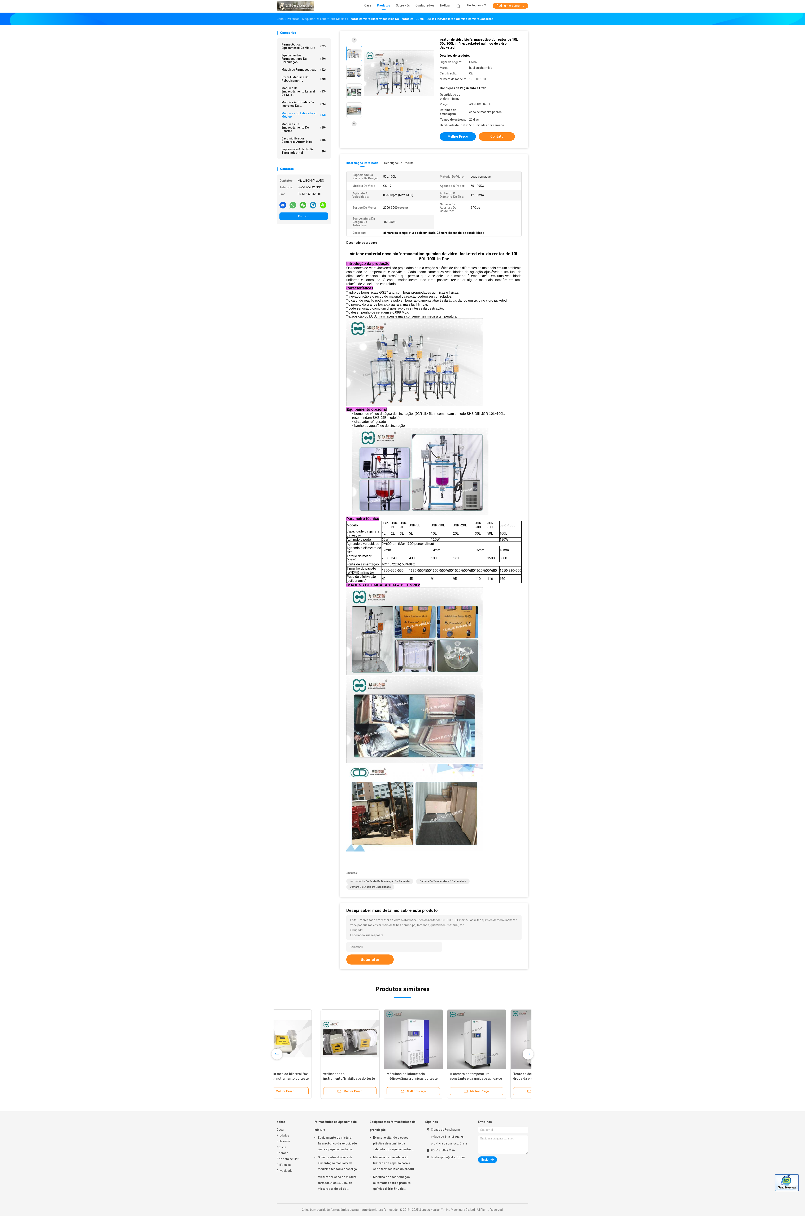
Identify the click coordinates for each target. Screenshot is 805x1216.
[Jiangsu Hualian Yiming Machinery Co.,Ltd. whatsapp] (293, 205)
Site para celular (288, 1159)
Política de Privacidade (284, 1167)
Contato (303, 216)
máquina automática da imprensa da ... (304, 104)
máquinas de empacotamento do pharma (304, 127)
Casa (280, 1129)
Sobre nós (283, 1141)
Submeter (370, 959)
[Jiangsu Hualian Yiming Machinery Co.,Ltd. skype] (313, 205)
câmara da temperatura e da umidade (443, 881)
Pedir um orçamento (510, 5)
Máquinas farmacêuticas (304, 69)
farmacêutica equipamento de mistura (304, 46)
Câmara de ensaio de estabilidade (370, 886)
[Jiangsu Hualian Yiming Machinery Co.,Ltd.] (295, 6)
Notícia (281, 1147)
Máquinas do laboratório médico (304, 115)
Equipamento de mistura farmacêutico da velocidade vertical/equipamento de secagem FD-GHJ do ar (337, 1144)
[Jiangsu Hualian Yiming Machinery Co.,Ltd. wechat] (303, 205)
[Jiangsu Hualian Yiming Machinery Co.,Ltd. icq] (323, 205)
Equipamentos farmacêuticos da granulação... (304, 59)
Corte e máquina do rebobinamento (304, 79)
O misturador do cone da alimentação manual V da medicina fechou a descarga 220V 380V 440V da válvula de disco (338, 1164)
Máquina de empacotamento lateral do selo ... (304, 91)
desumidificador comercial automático (304, 140)
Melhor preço (458, 136)
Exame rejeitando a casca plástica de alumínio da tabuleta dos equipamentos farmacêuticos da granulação (393, 1144)
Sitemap (282, 1153)
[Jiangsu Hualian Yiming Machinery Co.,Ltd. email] (282, 205)
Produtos (283, 1135)
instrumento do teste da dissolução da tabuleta (380, 881)
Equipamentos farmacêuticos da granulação (392, 1125)
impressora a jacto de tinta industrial (304, 151)
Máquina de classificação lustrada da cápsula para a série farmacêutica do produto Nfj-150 (394, 1164)
